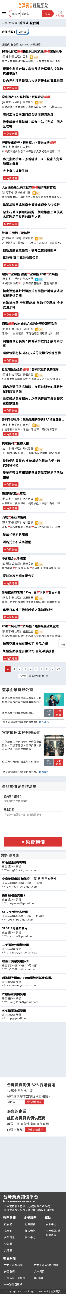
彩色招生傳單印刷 (14, 862)
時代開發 (28, 448)
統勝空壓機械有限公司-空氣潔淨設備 (29, 651)
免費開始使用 (35, 1129)
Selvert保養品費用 (15, 912)
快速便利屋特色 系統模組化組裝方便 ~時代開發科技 (31, 463)
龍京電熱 (28, 238)
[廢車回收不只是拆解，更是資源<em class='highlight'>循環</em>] (53, 745)
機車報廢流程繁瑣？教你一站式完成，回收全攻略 (33, 124)
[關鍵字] (16, 1102)
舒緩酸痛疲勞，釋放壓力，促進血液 (29, 143)
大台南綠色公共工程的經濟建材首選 (29, 187)
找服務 (13, 23)
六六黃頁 (39, 1271)
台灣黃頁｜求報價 (14, 1278)
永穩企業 (28, 329)
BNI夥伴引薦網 (13, 1284)
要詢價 (8, 1250)
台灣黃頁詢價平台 (20, 1198)
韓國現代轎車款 (14, 493)
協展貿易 (28, 597)
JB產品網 (9, 1271)
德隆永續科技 (23, 192)
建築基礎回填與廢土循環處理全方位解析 (31, 205)
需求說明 (9, 809)
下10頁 (22, 675)
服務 (14, 14)
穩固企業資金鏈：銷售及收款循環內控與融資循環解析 (33, 71)
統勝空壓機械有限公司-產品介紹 (25, 644)
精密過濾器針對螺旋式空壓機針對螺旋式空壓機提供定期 (33, 293)
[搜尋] (31, 13)
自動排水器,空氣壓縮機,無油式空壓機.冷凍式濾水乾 (33, 305)
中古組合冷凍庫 (14, 558)
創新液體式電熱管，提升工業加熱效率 (30, 250)
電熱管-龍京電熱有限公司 (21, 258)
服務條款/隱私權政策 (53, 1232)
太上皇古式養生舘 (15, 171)
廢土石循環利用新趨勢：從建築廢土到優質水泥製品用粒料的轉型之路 (33, 214)
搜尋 (48, 13)
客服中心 (51, 1224)
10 (58, 669)
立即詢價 (58, 713)
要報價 (8, 1243)
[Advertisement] (33, 1047)
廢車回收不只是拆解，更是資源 (26, 97)
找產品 (8, 1230)
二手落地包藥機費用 (15, 945)
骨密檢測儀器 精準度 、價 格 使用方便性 (29, 879)
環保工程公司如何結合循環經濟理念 (28, 114)
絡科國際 (28, 522)
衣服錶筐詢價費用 (14, 994)
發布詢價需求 (34, 1102)
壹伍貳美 (28, 374)
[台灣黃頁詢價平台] (33, 5)
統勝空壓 (28, 631)
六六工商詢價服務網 (46, 1265)
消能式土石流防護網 (17, 542)
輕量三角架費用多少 (15, 961)
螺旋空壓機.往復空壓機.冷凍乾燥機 (30, 274)
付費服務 (30, 1224)
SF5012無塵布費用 (15, 928)
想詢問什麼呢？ (13, 796)
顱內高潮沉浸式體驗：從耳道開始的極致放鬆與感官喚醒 (33, 389)
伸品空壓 (28, 278)
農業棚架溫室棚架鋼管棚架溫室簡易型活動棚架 (33, 475)
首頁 (4, 23)
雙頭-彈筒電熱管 (16, 233)
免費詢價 (59, 15)
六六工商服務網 (13, 1265)
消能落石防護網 (14, 517)
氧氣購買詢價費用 (14, 1011)
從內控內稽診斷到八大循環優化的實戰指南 (33, 81)
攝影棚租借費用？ (14, 895)
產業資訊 (9, 1237)
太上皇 (27, 146)
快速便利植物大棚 (15, 443)
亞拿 (25, 56)
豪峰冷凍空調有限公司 (18, 576)
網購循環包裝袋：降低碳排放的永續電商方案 (33, 343)
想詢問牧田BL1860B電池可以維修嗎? (27, 978)
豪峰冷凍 (28, 563)
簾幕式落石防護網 (15, 535)
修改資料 (44, 722)
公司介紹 (48, 713)
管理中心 (30, 1237)
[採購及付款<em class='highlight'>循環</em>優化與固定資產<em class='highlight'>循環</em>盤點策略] (53, 699)
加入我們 (30, 1230)
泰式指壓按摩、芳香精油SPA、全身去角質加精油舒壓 (33, 161)
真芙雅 (27, 424)
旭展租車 (28, 498)
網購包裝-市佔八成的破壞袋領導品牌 (29, 324)
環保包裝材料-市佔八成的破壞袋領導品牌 (32, 353)
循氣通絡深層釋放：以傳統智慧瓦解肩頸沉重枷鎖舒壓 (33, 401)
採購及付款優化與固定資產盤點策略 (32, 51)
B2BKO (38, 1278)
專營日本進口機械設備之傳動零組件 (28, 610)
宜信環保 (28, 102)
